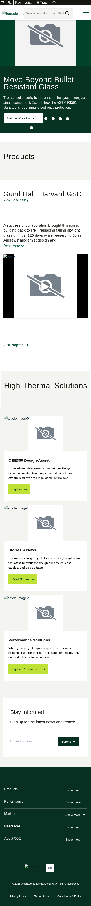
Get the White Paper (20, 118)
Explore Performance (26, 669)
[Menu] (86, 12)
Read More (12, 246)
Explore (17, 489)
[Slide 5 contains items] (60, 118)
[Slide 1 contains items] (31, 118)
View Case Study (15, 200)
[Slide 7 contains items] (31, 127)
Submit (66, 741)
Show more (73, 790)
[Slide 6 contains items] (67, 118)
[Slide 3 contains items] (46, 118)
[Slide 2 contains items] (38, 118)
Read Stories (20, 579)
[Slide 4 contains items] (53, 118)
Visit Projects (13, 345)
